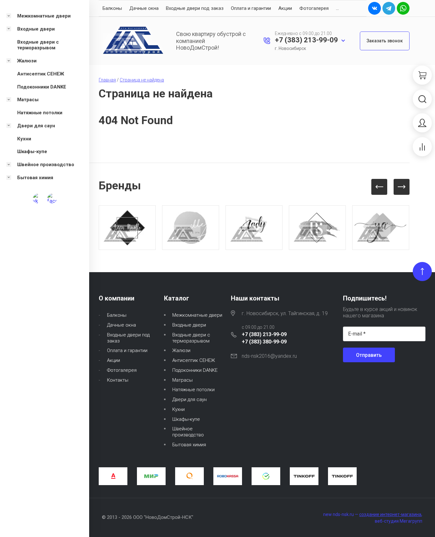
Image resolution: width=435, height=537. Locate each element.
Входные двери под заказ (195, 8)
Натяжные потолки (193, 389)
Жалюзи (181, 350)
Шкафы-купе (186, 419)
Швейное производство (188, 432)
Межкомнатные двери (197, 315)
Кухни (178, 409)
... (337, 8)
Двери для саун (189, 399)
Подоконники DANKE (195, 370)
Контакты (117, 380)
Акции (285, 8)
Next (402, 187)
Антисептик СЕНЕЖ (193, 360)
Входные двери (189, 325)
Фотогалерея (314, 8)
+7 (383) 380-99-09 (264, 342)
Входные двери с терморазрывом (191, 338)
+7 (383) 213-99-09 (306, 40)
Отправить (369, 355)
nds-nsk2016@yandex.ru (269, 356)
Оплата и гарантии (251, 8)
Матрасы (182, 380)
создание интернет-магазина (390, 514)
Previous (379, 187)
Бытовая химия (189, 445)
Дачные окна (144, 8)
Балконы (112, 8)
